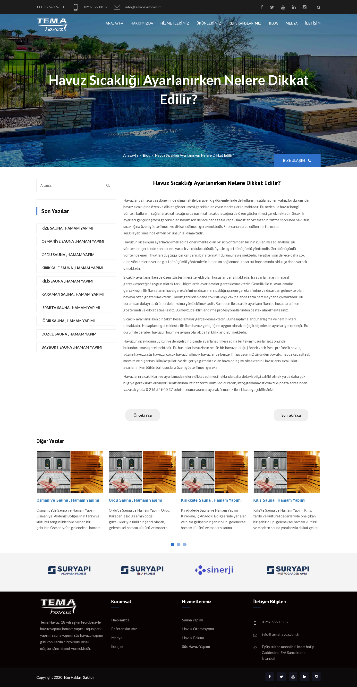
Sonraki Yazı (291, 415)
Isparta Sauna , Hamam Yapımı (71, 307)
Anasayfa (114, 23)
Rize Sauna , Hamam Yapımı (67, 228)
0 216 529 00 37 (275, 622)
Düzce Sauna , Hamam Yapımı (69, 334)
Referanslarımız (245, 23)
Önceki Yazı (143, 415)
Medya (292, 23)
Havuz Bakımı (193, 637)
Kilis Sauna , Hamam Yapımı (67, 281)
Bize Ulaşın (294, 160)
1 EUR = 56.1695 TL (51, 7)
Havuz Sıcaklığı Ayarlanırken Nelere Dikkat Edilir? (194, 155)
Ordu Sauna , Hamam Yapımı (68, 254)
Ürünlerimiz (208, 23)
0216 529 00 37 (95, 7)
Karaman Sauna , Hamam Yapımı (73, 294)
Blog (273, 23)
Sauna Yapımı (192, 620)
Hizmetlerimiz (174, 23)
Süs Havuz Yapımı (196, 646)
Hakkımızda (141, 23)
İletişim (313, 23)
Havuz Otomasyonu (198, 629)
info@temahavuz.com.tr (143, 7)
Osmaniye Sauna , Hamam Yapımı (73, 241)
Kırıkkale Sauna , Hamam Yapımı (72, 268)
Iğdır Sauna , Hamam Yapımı (68, 320)
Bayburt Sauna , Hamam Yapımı (72, 347)
